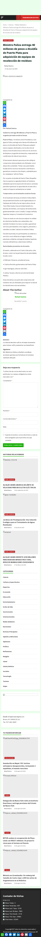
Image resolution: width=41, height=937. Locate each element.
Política (6, 646)
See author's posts (20, 301)
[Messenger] (20, 109)
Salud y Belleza (8, 666)
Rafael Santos (9, 66)
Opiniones (6, 642)
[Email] (20, 122)
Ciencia (5, 577)
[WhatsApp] (20, 102)
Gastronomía (8, 612)
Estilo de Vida (8, 607)
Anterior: (19, 342)
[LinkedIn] (20, 115)
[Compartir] (20, 125)
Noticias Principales (10, 632)
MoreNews (29, 932)
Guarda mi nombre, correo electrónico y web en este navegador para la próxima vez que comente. (21, 437)
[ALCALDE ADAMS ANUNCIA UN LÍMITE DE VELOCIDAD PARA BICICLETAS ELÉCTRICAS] (20, 470)
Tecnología (7, 676)
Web (4, 427)
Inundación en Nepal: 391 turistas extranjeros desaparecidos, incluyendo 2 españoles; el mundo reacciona (19, 765)
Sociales (6, 671)
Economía (6, 592)
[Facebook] (20, 106)
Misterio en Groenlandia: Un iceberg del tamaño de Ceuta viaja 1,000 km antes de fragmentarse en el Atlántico (20, 878)
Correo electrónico (10, 419)
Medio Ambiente (8, 40)
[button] (2, 17)
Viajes (5, 686)
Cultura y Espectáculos (11, 582)
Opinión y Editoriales (10, 637)
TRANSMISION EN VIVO (30, 18)
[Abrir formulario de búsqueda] (13, 18)
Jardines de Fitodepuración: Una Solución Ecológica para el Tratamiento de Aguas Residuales (19, 522)
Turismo (6, 681)
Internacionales (9, 617)
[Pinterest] (20, 118)
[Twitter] (20, 112)
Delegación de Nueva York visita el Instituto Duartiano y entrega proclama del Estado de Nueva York (20, 803)
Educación (6, 597)
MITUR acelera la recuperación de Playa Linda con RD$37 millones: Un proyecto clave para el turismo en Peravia (19, 840)
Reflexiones (7, 651)
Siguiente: (18, 353)
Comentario (7, 381)
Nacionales (7, 627)
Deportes (6, 587)
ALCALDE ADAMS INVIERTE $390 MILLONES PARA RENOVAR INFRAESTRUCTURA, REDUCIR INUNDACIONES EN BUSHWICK (19, 559)
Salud (5, 661)
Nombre (6, 411)
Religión (6, 656)
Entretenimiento (9, 602)
